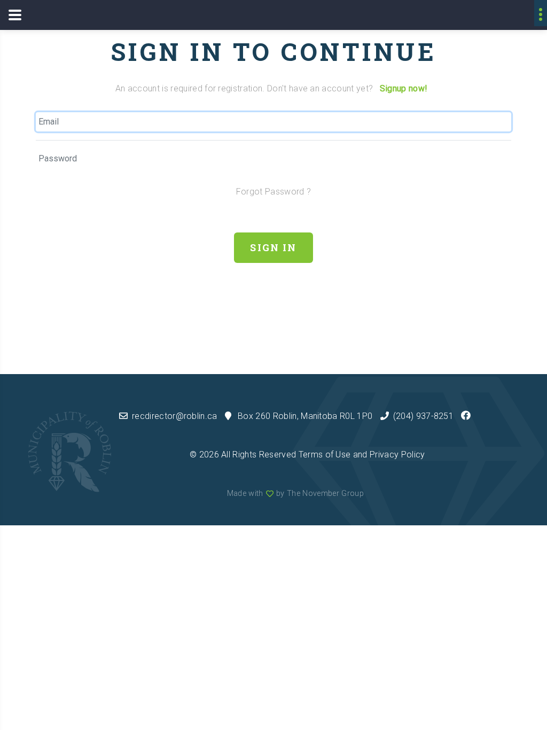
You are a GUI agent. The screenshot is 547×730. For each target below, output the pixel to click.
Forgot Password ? (273, 192)
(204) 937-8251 (423, 416)
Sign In (273, 247)
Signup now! (404, 88)
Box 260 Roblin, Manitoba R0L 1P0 (305, 416)
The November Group (325, 493)
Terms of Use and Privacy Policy (362, 454)
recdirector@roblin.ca (174, 416)
